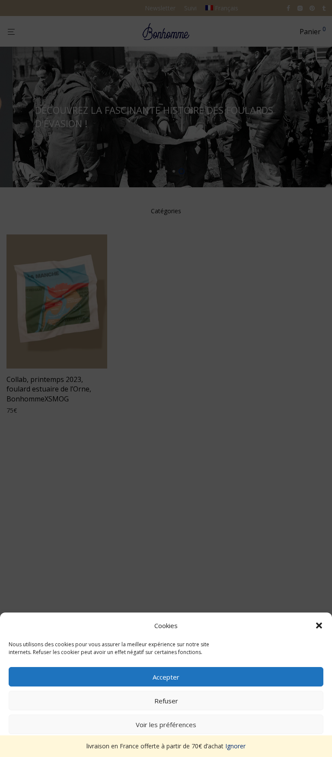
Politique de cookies (162, 744)
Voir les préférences (166, 724)
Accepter (166, 677)
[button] (319, 625)
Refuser (166, 700)
